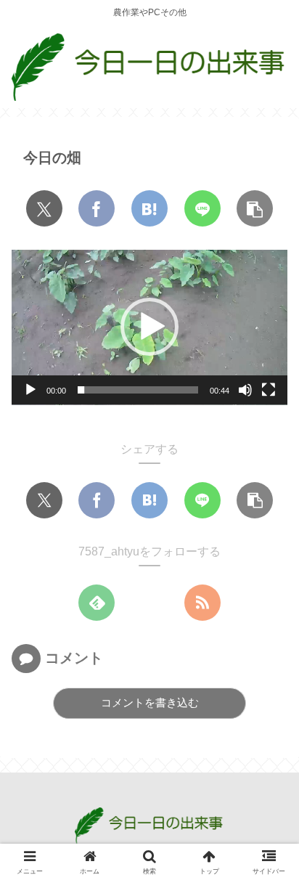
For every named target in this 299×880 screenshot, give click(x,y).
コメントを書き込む (150, 702)
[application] (149, 327)
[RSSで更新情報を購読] (202, 602)
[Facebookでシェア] (96, 208)
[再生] (30, 390)
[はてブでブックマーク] (149, 208)
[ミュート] (245, 390)
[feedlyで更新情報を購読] (96, 602)
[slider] (138, 390)
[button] (255, 208)
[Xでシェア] (44, 208)
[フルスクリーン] (268, 390)
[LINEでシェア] (202, 208)
